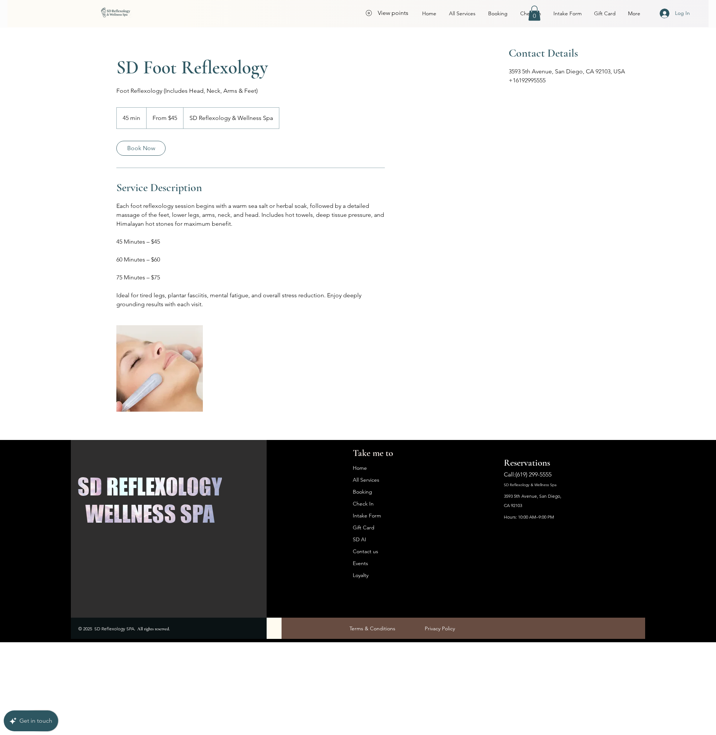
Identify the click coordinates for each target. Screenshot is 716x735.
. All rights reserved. (152, 628)
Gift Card (363, 527)
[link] (141, 148)
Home (360, 468)
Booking (362, 491)
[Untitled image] (159, 368)
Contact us (365, 551)
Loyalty (360, 575)
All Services (366, 479)
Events (360, 563)
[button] (534, 13)
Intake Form (367, 515)
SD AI (359, 539)
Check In (363, 503)
